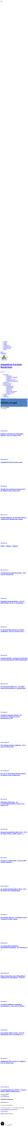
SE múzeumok (6, 394)
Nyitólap (3, 399)
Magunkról (5, 374)
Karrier (5, 349)
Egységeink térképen (4, 1111)
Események (6, 382)
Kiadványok (9, 390)
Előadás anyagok (10, 392)
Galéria (5, 395)
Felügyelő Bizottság (10, 379)
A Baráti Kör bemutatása (12, 377)
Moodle (5, 344)
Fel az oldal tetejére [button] (5, 1096)
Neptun (5, 343)
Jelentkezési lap (9, 387)
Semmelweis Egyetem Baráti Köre (11, 365)
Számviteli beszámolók (11, 391)
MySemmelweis (7, 348)
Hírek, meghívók (7, 383)
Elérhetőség (6, 396)
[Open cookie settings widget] (2, 1123)
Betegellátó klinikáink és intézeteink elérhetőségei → (10, 1109)
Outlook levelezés (7, 346)
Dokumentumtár (7, 385)
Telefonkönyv (6, 345)
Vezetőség (8, 378)
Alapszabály (9, 388)
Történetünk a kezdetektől (12, 381)
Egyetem (5, 341)
